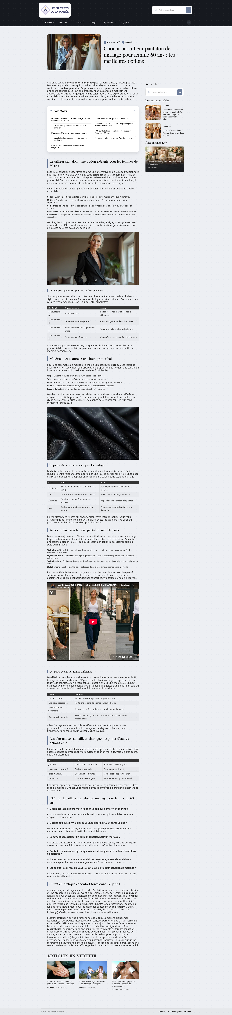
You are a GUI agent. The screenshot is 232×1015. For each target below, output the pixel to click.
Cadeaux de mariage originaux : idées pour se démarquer (164, 162)
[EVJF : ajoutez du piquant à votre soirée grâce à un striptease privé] (125, 970)
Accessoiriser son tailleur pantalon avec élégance (67, 146)
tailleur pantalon (70, 88)
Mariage (50, 987)
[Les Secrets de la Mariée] (54, 10)
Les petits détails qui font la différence (113, 118)
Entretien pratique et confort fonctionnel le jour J (114, 139)
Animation (167, 126)
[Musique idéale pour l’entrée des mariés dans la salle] (153, 131)
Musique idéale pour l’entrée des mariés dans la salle (173, 133)
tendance (98, 174)
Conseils (129, 42)
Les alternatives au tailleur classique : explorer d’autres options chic (114, 124)
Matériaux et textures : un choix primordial (69, 133)
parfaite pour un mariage (79, 82)
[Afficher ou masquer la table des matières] (102, 110)
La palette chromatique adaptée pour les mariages (70, 139)
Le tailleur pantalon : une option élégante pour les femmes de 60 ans (70, 119)
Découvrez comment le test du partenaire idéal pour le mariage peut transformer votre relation (173, 114)
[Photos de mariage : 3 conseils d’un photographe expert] (93, 970)
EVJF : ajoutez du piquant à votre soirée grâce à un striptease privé (123, 983)
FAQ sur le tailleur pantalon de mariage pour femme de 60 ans (113, 132)
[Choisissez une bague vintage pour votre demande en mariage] (61, 970)
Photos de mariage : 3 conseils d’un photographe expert (92, 982)
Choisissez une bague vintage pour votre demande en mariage (60, 982)
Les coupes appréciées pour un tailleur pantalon (70, 126)
